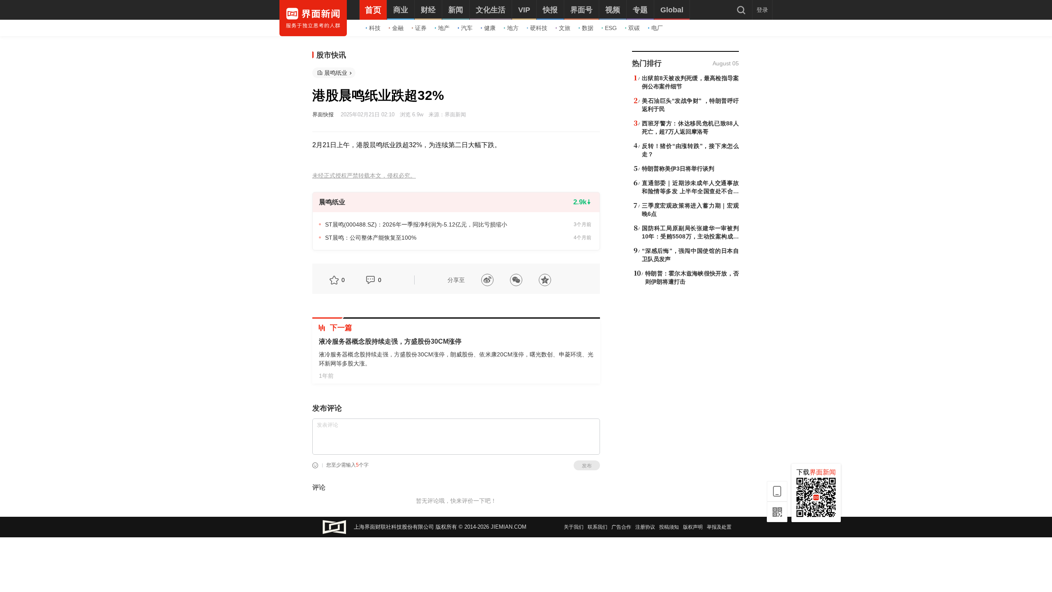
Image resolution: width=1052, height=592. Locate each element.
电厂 (657, 28)
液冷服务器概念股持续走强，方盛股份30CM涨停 (390, 341)
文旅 (564, 28)
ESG (611, 28)
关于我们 (574, 527)
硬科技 (538, 28)
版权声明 (693, 527)
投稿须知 (669, 527)
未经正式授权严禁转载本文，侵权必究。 (364, 176)
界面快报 (323, 114)
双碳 (634, 28)
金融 (398, 28)
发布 (587, 466)
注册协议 (645, 527)
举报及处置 (719, 527)
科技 (375, 28)
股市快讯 (331, 55)
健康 (490, 28)
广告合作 (621, 527)
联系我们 (597, 527)
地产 (444, 28)
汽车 (467, 28)
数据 (587, 28)
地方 (513, 28)
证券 (421, 28)
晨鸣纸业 (335, 72)
